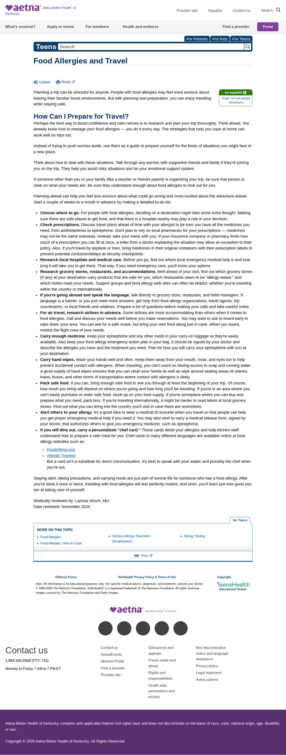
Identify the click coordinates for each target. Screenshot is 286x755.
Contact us (241, 11)
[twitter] (143, 628)
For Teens (241, 39)
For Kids (219, 39)
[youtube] (180, 628)
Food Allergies (50, 537)
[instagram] (162, 628)
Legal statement (209, 673)
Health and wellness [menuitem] (141, 27)
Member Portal (112, 661)
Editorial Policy (66, 577)
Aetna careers (207, 680)
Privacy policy (207, 666)
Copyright (224, 577)
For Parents (197, 39)
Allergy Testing (194, 536)
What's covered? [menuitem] (20, 27)
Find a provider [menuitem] (236, 27)
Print (66, 82)
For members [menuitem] (97, 27)
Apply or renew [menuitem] (60, 27)
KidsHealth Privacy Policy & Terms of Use (147, 577)
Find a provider (113, 668)
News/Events (111, 654)
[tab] (240, 520)
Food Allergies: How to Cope (61, 543)
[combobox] (151, 46)
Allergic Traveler (61, 455)
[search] (277, 10)
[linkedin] (124, 628)
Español (215, 11)
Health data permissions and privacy (161, 691)
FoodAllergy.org (61, 449)
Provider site (187, 11)
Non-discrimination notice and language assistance (212, 653)
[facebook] (105, 628)
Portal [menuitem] (268, 27)
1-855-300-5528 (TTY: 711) (26, 661)
